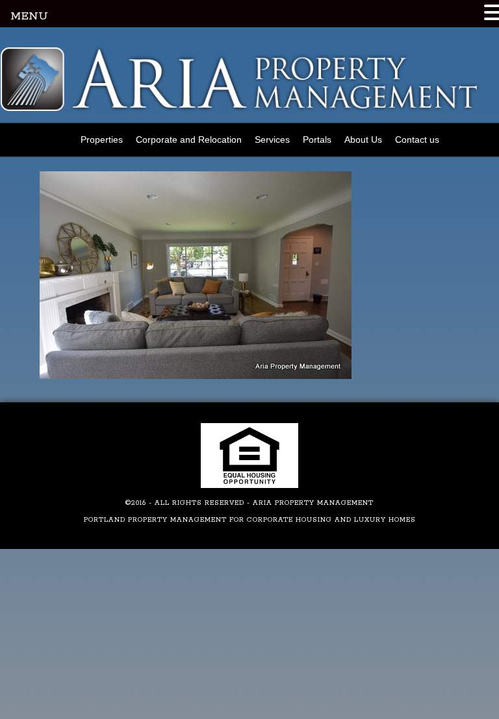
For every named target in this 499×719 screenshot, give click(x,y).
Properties (102, 139)
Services (272, 139)
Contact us (417, 139)
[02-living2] (196, 376)
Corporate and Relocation (189, 139)
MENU (29, 16)
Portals (317, 139)
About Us (363, 139)
